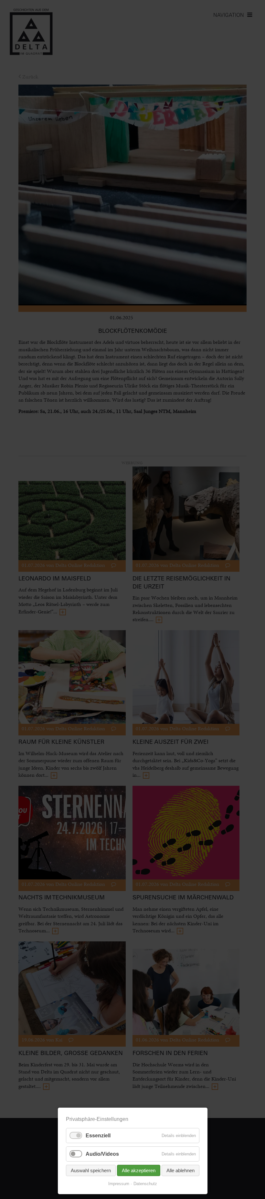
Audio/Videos (102, 1154)
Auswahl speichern (91, 1170)
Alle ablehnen (180, 1170)
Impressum (118, 1184)
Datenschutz (145, 1184)
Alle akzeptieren (138, 1170)
